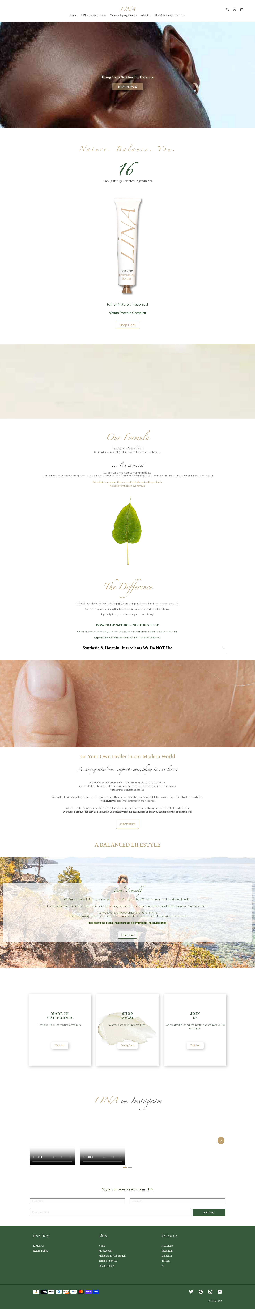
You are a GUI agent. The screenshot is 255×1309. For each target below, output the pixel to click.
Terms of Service (108, 1260)
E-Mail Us (38, 1245)
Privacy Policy (106, 1265)
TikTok (166, 1260)
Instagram (167, 1250)
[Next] (221, 1140)
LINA (219, 1301)
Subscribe (208, 1212)
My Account (105, 1250)
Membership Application (112, 1255)
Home (102, 1245)
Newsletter (167, 1245)
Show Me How (127, 823)
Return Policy (40, 1250)
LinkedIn (167, 1255)
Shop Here (127, 325)
